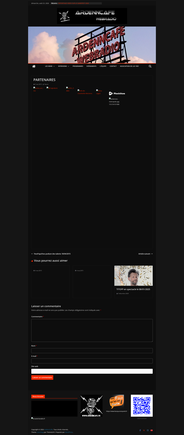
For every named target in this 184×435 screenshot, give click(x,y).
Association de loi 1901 (129, 66)
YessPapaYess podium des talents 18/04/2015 (52, 254)
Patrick (46, 84)
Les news (48, 66)
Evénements (91, 66)
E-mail (34, 356)
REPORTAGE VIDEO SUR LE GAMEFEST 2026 (73, 3)
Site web (34, 366)
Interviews (62, 66)
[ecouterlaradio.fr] (38, 419)
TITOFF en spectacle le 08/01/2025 (133, 289)
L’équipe (103, 66)
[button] (53, 66)
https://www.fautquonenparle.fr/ (116, 411)
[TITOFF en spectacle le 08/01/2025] (133, 267)
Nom (34, 346)
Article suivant (144, 254)
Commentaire (37, 316)
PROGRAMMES (78, 66)
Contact (113, 66)
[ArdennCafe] (92, 28)
